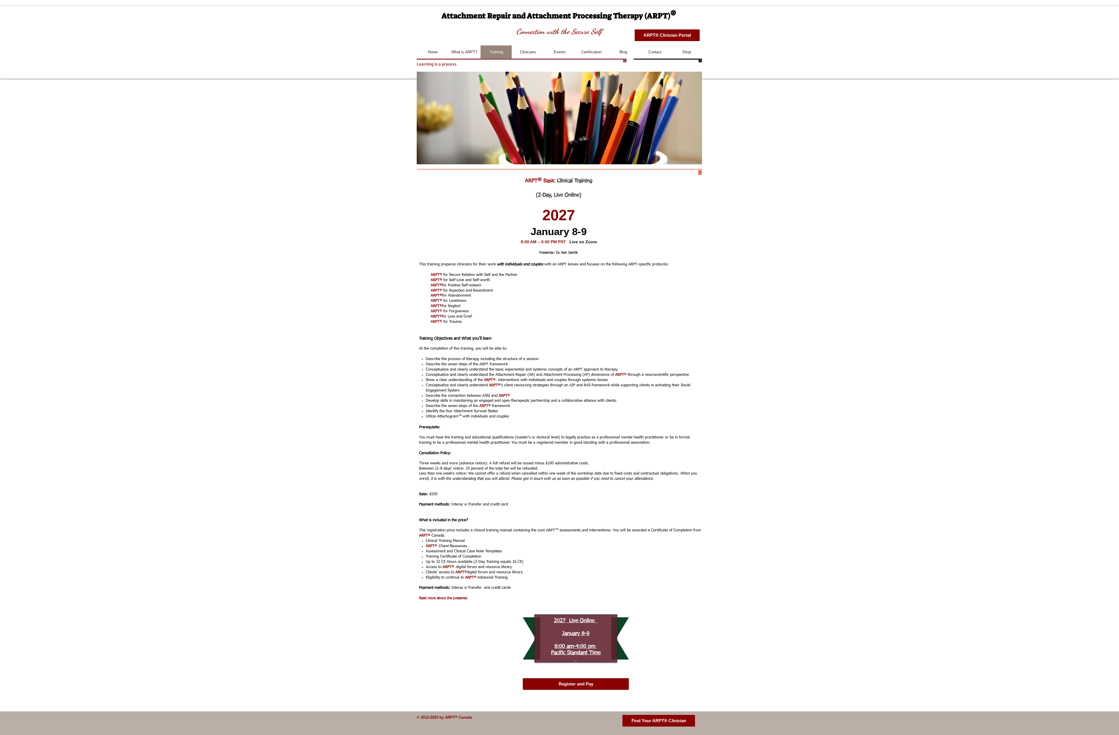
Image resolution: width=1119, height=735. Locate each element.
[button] (667, 35)
